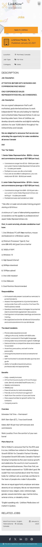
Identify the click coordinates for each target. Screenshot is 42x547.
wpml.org (21, 544)
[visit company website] (28, 40)
